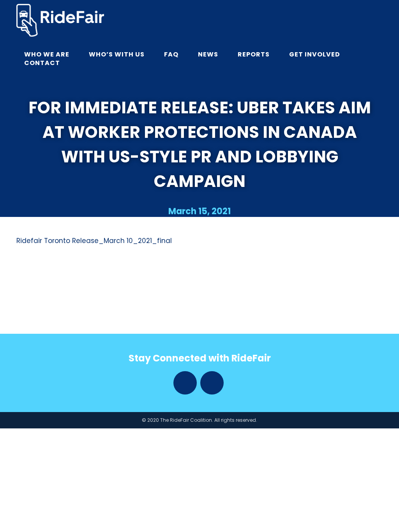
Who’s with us (117, 54)
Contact (42, 63)
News (208, 54)
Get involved (314, 54)
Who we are (46, 54)
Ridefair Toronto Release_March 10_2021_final (94, 240)
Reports (254, 54)
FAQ (171, 54)
